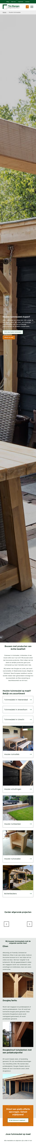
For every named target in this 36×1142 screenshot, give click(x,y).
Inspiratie (20, 1)
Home (4, 12)
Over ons (13, 1)
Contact (27, 1)
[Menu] (31, 6)
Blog (8, 1)
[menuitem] (8, 1)
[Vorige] (6, 924)
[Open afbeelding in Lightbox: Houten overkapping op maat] (31, 934)
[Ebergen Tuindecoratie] (15, 6)
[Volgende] (29, 924)
